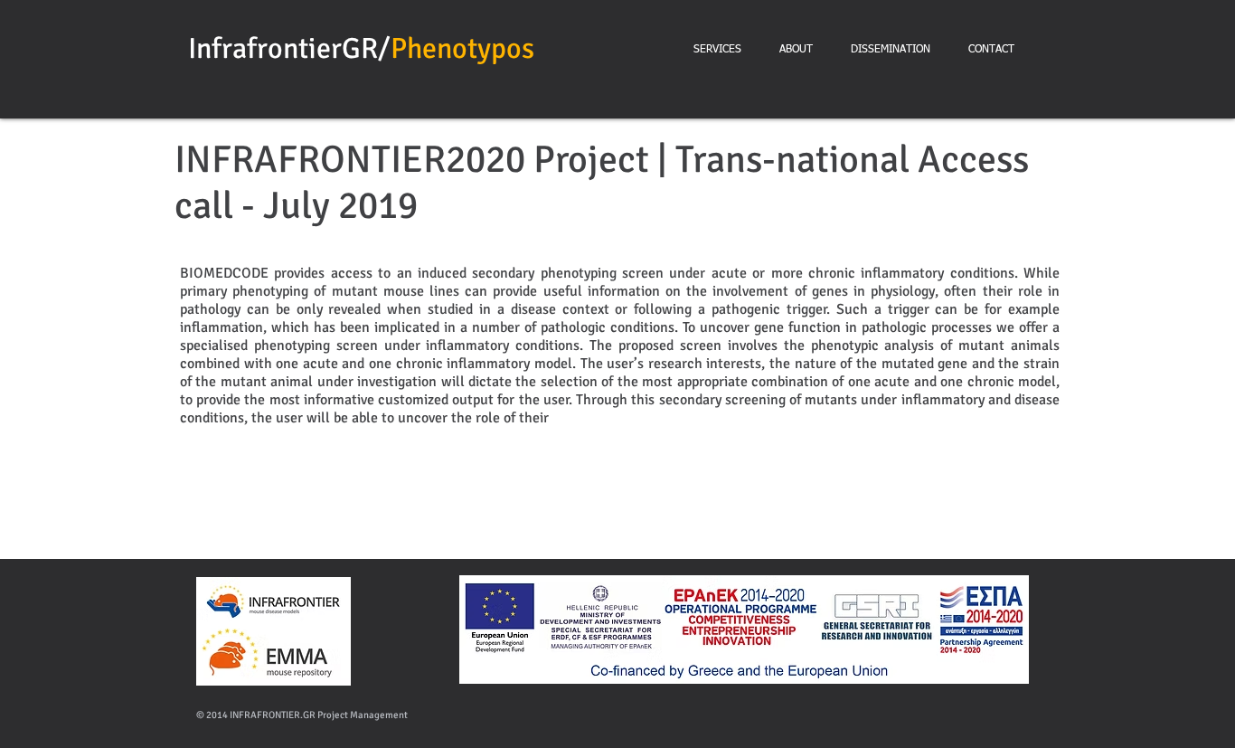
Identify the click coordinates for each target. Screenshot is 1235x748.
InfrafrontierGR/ (289, 48)
